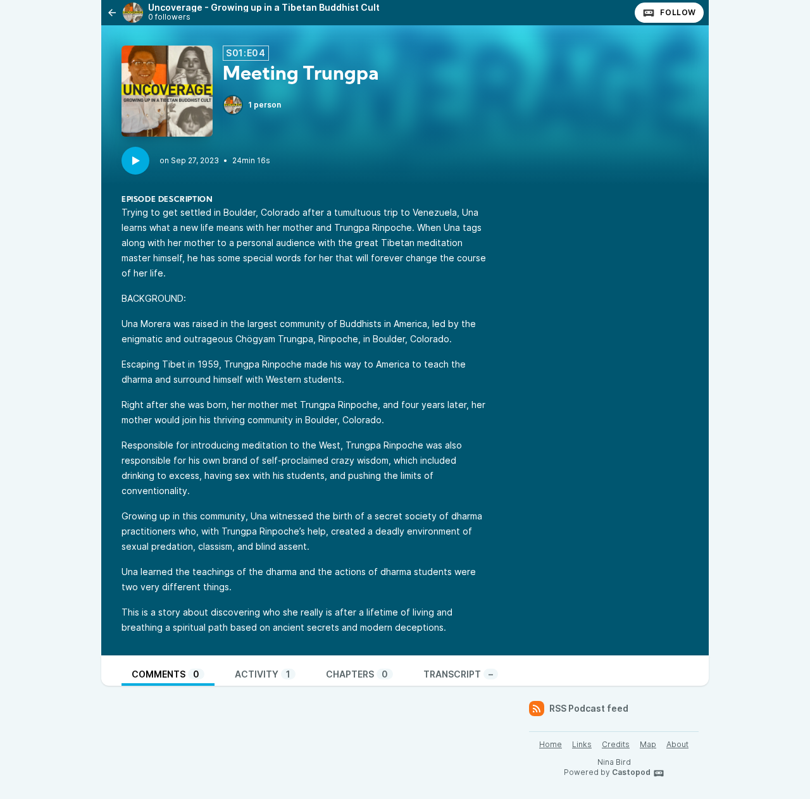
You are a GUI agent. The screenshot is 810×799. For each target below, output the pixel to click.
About (677, 744)
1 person (264, 104)
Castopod (631, 772)
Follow (678, 12)
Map (648, 744)
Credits (616, 744)
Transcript (458, 674)
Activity (262, 674)
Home (550, 744)
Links (582, 744)
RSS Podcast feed (588, 708)
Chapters (357, 674)
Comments (165, 674)
